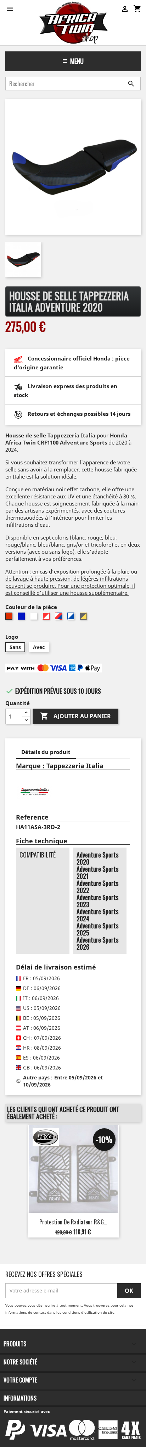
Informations (20, 1398)
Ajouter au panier (75, 716)
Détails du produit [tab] (46, 751)
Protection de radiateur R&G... (73, 1222)
